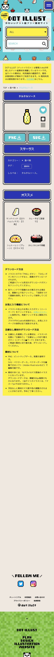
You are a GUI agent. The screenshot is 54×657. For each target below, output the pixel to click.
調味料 (26, 166)
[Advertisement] (27, 427)
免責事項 (37, 601)
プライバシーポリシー (22, 601)
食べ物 (13, 87)
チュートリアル (15, 597)
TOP (5, 87)
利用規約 (30, 79)
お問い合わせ (40, 597)
